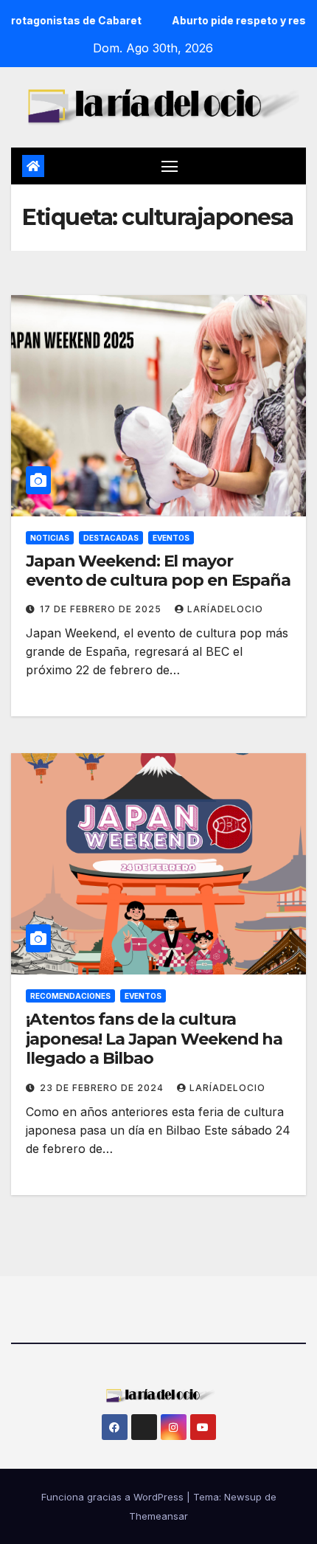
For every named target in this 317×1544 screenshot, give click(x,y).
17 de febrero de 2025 (102, 609)
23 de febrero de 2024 (103, 1087)
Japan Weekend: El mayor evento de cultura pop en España (158, 570)
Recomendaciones (70, 995)
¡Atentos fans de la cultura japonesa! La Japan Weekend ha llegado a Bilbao (154, 1038)
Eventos (171, 537)
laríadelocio (225, 609)
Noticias (49, 537)
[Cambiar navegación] (169, 166)
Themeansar (158, 1516)
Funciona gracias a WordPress (114, 1497)
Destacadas (111, 537)
